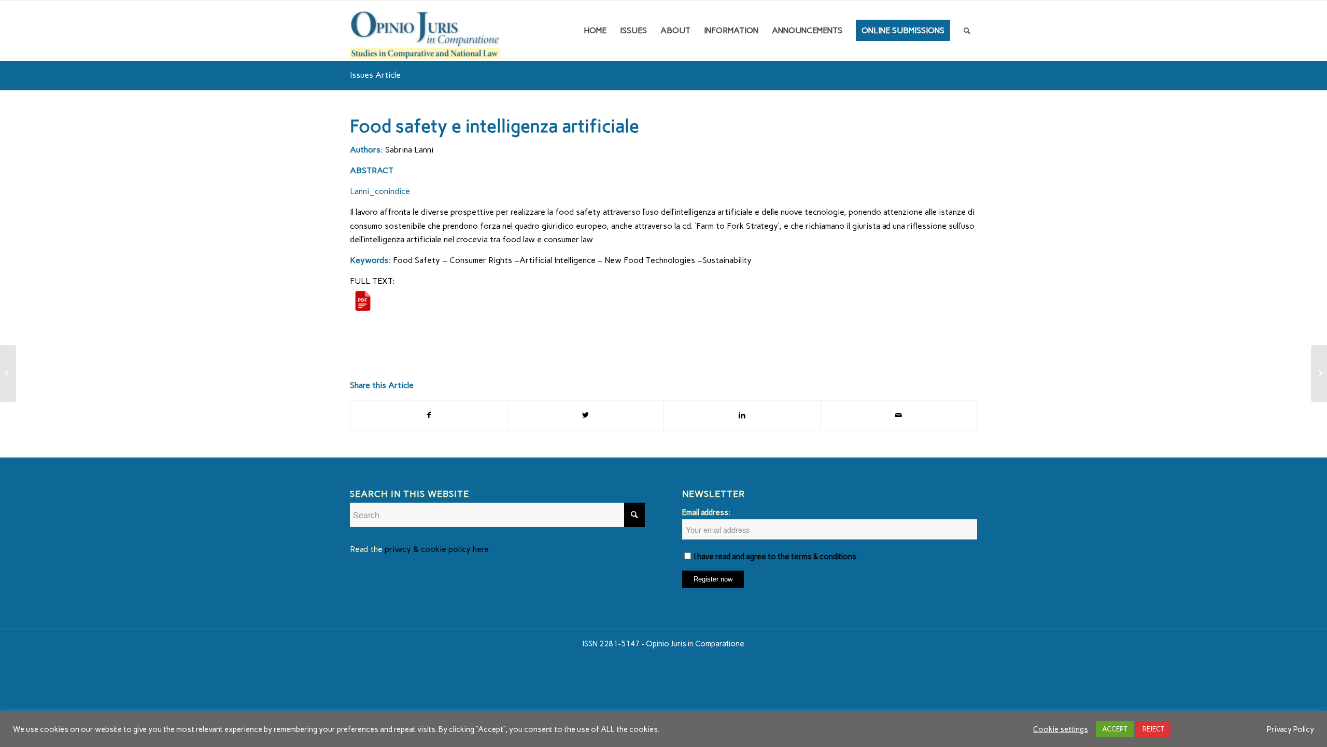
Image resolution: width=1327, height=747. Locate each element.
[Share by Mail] (899, 415)
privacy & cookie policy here (437, 549)
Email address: (706, 512)
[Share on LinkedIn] (742, 415)
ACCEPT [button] (1114, 729)
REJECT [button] (1153, 729)
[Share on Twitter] (585, 415)
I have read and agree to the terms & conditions (775, 556)
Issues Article (375, 75)
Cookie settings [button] (1060, 729)
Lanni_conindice (380, 191)
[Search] (967, 31)
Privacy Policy (1290, 729)
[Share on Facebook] (428, 415)
